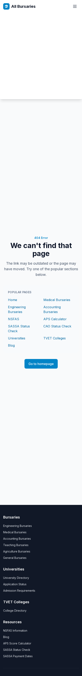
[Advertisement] (41, 56)
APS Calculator (55, 319)
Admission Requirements (19, 590)
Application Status (14, 584)
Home (12, 300)
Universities (16, 338)
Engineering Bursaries (17, 525)
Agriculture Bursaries (16, 551)
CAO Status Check (57, 326)
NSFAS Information (15, 630)
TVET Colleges (54, 338)
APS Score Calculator (17, 643)
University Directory (16, 577)
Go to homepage (41, 364)
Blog (11, 345)
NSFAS (13, 319)
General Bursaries (14, 557)
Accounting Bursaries (17, 538)
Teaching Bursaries (15, 545)
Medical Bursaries (56, 300)
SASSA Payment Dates (18, 656)
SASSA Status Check (16, 649)
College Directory (14, 610)
